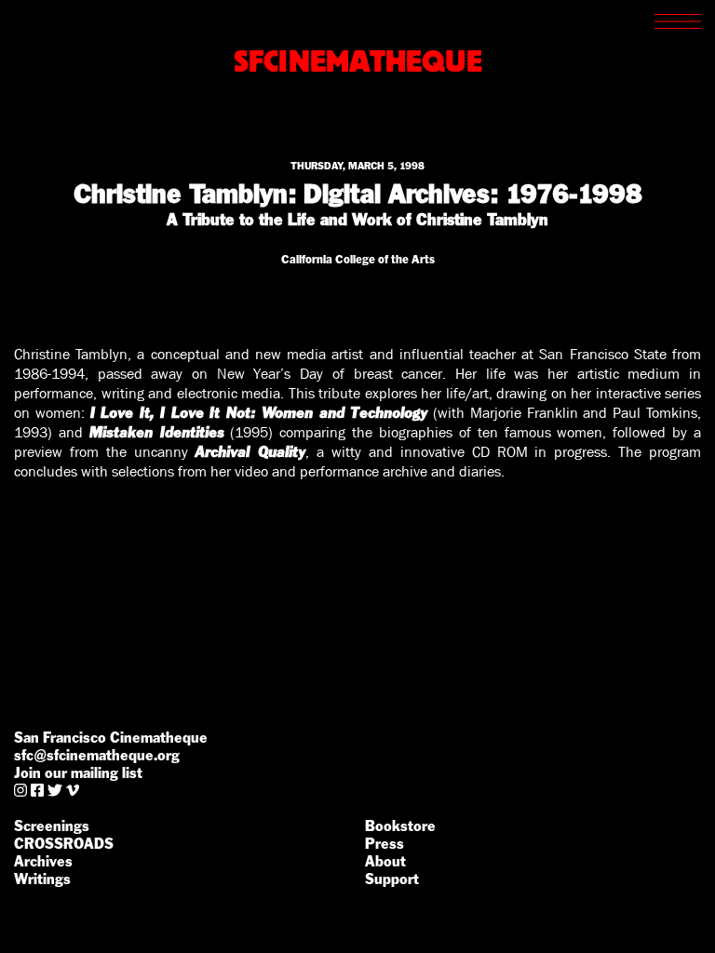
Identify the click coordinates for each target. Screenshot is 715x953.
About (385, 861)
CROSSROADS (64, 843)
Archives (43, 861)
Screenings (51, 826)
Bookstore (400, 826)
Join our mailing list (78, 773)
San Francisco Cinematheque (111, 737)
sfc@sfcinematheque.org (97, 755)
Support (392, 879)
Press (384, 843)
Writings (42, 879)
